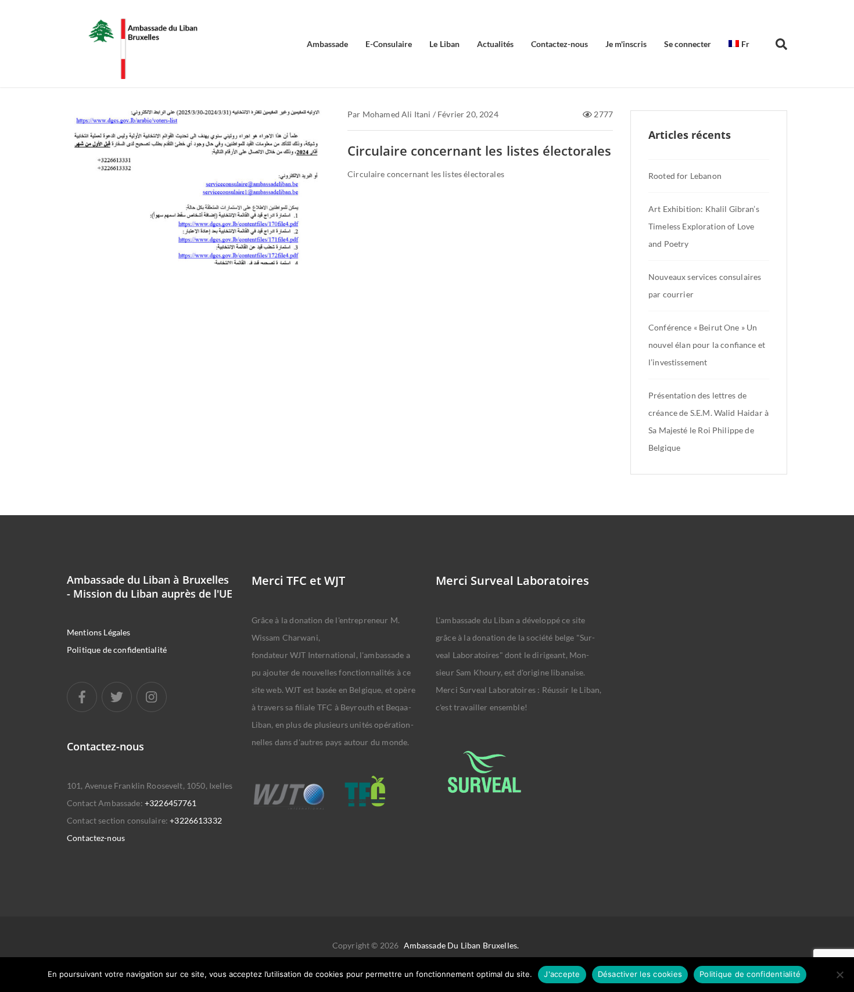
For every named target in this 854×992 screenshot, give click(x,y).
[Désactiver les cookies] (839, 974)
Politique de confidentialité (117, 650)
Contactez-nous (96, 838)
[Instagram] (151, 696)
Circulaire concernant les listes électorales (479, 150)
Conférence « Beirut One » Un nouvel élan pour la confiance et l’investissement (706, 344)
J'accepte (562, 974)
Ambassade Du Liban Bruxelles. (461, 945)
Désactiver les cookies (640, 974)
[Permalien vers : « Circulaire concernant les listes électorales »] (198, 201)
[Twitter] (116, 696)
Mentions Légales (98, 632)
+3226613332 (196, 820)
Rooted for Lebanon (685, 176)
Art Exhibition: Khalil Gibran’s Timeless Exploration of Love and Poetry (703, 226)
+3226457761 (171, 803)
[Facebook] (81, 696)
